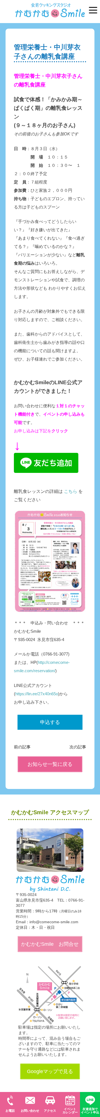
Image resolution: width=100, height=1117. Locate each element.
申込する (50, 722)
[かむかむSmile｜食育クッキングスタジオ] (50, 7)
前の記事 (22, 746)
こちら (70, 491)
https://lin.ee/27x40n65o (36, 693)
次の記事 (77, 746)
